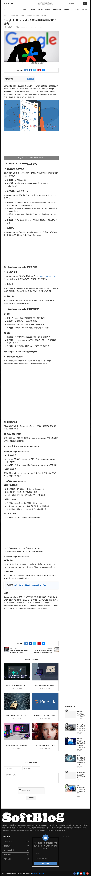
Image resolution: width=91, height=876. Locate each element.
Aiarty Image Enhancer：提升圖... (45, 745)
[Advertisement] (31, 145)
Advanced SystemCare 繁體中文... (45, 686)
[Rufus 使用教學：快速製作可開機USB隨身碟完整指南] (70, 727)
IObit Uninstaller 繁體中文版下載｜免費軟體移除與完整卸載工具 (81, 760)
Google (41, 276)
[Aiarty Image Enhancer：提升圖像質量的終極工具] (45, 731)
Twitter (55, 276)
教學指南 (40, 9)
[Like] (26, 70)
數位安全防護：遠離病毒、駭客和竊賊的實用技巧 (30, 585)
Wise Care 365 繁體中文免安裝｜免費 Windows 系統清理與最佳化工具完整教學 (81, 743)
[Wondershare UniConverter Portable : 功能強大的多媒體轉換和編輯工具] (17, 731)
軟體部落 (41, 873)
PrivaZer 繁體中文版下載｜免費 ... (17, 716)
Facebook (48, 276)
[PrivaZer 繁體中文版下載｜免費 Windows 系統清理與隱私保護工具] (17, 701)
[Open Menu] (4, 9)
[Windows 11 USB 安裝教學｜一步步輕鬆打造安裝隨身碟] (70, 788)
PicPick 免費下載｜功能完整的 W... (45, 716)
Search (85, 3)
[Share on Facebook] (30, 70)
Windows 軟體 (57, 9)
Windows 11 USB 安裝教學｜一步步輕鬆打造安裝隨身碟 (81, 789)
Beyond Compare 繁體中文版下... (17, 686)
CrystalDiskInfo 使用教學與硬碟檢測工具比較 (81, 775)
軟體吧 (34, 873)
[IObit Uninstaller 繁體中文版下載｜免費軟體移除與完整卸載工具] (70, 758)
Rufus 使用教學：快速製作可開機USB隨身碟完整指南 (81, 727)
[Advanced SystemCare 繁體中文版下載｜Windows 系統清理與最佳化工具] (45, 672)
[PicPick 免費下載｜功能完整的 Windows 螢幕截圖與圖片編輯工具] (45, 701)
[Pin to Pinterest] (39, 70)
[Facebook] (4, 3)
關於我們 (66, 9)
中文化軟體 (32, 9)
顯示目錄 (30, 79)
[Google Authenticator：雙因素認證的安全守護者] (31, 31)
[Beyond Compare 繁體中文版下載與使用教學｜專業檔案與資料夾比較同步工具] (17, 672)
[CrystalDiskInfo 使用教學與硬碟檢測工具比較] (70, 775)
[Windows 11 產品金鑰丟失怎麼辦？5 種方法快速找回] (70, 714)
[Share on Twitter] (34, 70)
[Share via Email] (43, 70)
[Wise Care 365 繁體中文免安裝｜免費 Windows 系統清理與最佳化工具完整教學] (70, 741)
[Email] (12, 3)
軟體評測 (47, 9)
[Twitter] (6, 3)
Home (24, 9)
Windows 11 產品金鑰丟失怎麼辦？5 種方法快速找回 (81, 714)
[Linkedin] (8, 3)
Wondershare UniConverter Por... (17, 745)
